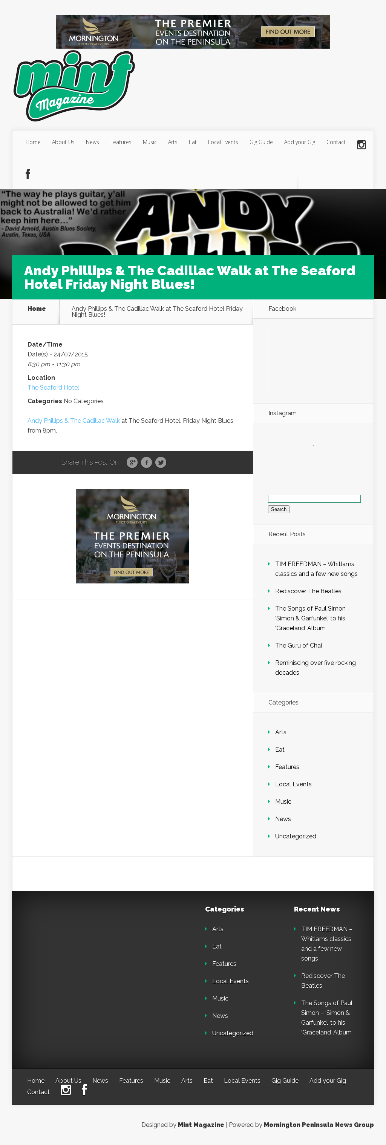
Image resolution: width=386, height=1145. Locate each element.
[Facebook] (28, 174)
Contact (336, 142)
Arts (173, 142)
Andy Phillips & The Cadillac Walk (74, 420)
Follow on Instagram (318, 459)
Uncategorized (295, 836)
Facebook (146, 463)
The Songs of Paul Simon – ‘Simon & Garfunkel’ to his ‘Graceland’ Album (313, 618)
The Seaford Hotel (53, 387)
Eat (193, 142)
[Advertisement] (80, 953)
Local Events (223, 142)
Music (150, 142)
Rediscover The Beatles (308, 591)
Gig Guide (261, 142)
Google (132, 463)
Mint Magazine (201, 1124)
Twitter (161, 463)
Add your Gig (299, 142)
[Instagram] (361, 145)
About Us (63, 142)
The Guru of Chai (298, 645)
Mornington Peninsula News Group (319, 1124)
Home (33, 142)
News (92, 142)
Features (121, 142)
